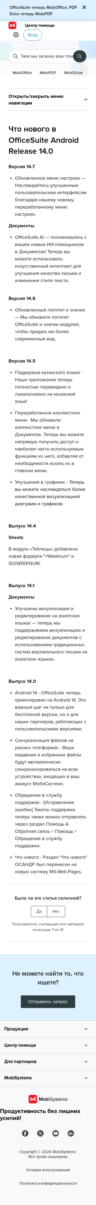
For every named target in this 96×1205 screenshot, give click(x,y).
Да (39, 911)
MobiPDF (48, 72)
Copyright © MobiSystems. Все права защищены (48, 1154)
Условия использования (48, 1170)
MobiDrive (73, 72)
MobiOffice (22, 72)
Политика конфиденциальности (48, 1183)
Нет (56, 911)
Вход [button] (33, 35)
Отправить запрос (48, 1001)
